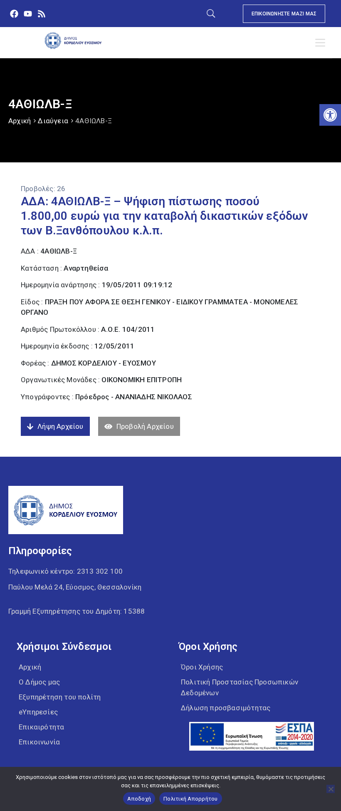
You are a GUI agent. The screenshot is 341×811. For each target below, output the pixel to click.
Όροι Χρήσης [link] (202, 667)
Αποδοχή (139, 799)
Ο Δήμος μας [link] (39, 682)
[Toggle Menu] (322, 42)
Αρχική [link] (19, 121)
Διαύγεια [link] (53, 121)
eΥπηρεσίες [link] (38, 712)
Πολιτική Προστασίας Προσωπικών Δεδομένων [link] (239, 687)
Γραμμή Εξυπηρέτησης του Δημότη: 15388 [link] (76, 611)
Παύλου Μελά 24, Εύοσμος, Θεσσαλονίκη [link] (74, 587)
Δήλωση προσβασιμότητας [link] (225, 708)
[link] (330, 115)
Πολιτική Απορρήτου (190, 799)
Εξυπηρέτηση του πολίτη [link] (60, 697)
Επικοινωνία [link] (39, 742)
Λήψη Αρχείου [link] (60, 426)
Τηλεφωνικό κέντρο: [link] (65, 571)
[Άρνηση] (330, 789)
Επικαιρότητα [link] (41, 727)
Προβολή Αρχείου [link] (145, 426)
